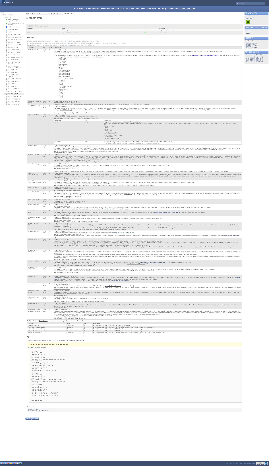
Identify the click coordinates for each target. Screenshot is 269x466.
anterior (28, 419)
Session (10, 32)
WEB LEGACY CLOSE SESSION (14, 63)
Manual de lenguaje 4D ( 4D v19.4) (254, 57)
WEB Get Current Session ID (16, 39)
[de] (8, 463)
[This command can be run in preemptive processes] (248, 21)
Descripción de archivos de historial (212, 150)
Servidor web (67, 45)
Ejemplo (248, 33)
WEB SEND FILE (12, 72)
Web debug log (46, 344)
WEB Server (11, 83)
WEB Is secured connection (15, 57)
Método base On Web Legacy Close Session (14, 20)
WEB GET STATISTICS (14, 52)
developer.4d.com (187, 9)
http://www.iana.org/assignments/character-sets (205, 55)
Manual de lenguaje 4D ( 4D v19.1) (254, 56)
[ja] (17, 463)
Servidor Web (7, 17)
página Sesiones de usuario (113, 286)
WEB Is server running (14, 60)
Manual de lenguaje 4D (9, 15)
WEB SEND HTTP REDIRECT (13, 75)
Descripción (249, 31)
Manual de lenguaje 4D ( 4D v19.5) (254, 58)
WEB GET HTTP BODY (14, 42)
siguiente (35, 419)
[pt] (20, 463)
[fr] (2, 463)
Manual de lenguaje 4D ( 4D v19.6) (254, 59)
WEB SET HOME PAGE (14, 89)
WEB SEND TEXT (13, 81)
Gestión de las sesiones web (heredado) (16, 23)
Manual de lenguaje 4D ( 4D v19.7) (254, 60)
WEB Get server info (13, 49)
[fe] (14, 463)
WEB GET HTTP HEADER (15, 44)
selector (39, 45)
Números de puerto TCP (108, 209)
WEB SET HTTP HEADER (15, 91)
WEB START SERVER (14, 99)
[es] (11, 463)
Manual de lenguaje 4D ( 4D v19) (254, 54)
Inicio (2, 12)
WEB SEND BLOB (13, 70)
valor (94, 45)
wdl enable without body (59, 344)
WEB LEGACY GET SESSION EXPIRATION (14, 66)
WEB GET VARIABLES (14, 54)
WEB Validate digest (13, 104)
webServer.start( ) (13, 27)
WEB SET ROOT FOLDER (15, 96)
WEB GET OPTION (13, 47)
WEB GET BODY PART (14, 34)
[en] (5, 463)
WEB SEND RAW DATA (14, 78)
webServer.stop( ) (13, 29)
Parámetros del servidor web (120, 280)
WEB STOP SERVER (14, 101)
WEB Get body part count (15, 37)
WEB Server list (12, 86)
